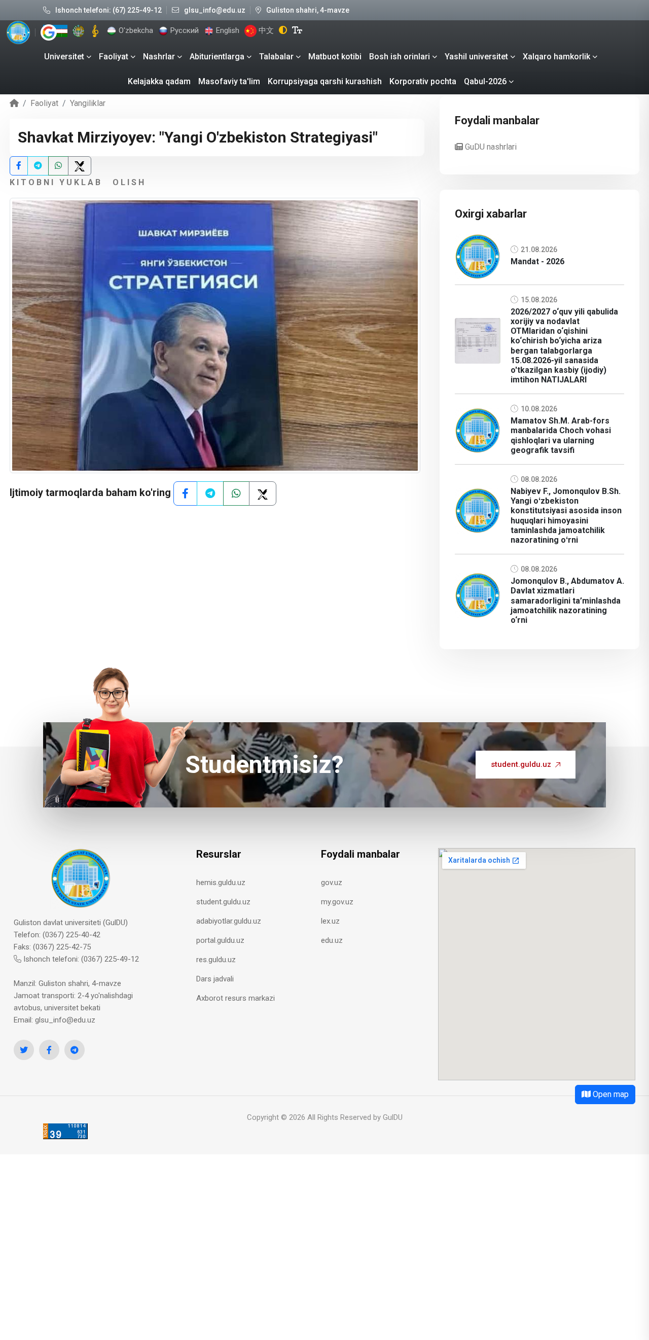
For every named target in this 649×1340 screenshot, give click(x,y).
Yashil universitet (476, 56)
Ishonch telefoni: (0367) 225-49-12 (80, 959)
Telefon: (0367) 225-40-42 (57, 934)
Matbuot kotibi (335, 56)
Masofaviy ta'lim (229, 81)
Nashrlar (159, 56)
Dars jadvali (215, 978)
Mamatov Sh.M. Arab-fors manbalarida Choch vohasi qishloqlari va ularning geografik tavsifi (561, 435)
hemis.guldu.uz (220, 882)
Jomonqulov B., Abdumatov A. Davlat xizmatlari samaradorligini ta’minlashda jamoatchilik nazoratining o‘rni (567, 600)
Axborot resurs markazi (235, 998)
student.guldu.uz (521, 764)
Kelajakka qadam (159, 81)
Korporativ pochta (422, 81)
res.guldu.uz (216, 959)
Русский (183, 30)
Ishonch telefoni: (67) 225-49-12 (108, 10)
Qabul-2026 (485, 81)
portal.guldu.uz (220, 940)
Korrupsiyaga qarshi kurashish (325, 81)
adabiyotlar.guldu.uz (228, 921)
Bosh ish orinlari (399, 56)
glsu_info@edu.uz (214, 10)
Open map (610, 1094)
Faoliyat (113, 56)
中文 (265, 30)
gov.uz (331, 882)
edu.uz (332, 940)
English (226, 30)
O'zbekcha (135, 30)
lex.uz (330, 921)
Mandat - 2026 (537, 261)
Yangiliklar (87, 103)
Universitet (64, 56)
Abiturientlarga (217, 56)
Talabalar (276, 56)
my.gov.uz (337, 901)
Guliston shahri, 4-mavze (307, 10)
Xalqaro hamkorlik (556, 56)
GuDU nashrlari (490, 147)
